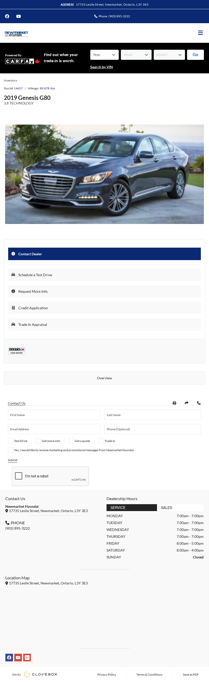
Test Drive (20, 441)
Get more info (51, 441)
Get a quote (82, 441)
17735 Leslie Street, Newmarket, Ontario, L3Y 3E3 (112, 4)
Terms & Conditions (149, 674)
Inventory (10, 80)
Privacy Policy (106, 674)
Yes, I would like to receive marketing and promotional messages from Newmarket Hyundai (74, 450)
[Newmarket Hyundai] (16, 33)
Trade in (109, 441)
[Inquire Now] (199, 403)
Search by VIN (101, 67)
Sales (166, 507)
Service (117, 507)
